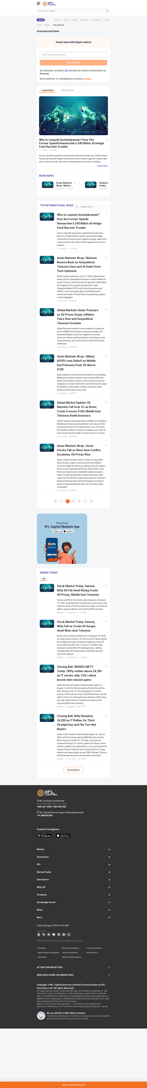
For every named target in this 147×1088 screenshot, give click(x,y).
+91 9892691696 (44, 815)
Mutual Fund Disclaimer (71, 957)
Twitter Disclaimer (94, 948)
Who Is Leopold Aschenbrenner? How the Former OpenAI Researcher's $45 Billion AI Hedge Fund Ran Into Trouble (71, 143)
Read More (102, 166)
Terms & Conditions (70, 953)
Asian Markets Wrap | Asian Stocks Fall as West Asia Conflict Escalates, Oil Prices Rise (79, 450)
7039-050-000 (59, 806)
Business (85, 20)
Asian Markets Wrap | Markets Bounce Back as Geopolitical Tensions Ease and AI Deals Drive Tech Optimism (64, 184)
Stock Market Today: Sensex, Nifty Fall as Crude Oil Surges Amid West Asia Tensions (76, 626)
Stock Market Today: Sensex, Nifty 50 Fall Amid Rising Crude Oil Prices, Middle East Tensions (78, 590)
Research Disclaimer (70, 948)
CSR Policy (42, 957)
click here (86, 79)
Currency (108, 20)
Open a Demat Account (73, 1084)
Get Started (73, 62)
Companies (96, 20)
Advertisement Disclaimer (48, 953)
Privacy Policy (92, 953)
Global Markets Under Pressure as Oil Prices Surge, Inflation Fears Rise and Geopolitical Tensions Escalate (107, 184)
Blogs (65, 20)
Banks (57, 20)
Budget (74, 20)
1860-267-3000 (44, 806)
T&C (66, 70)
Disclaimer (42, 948)
